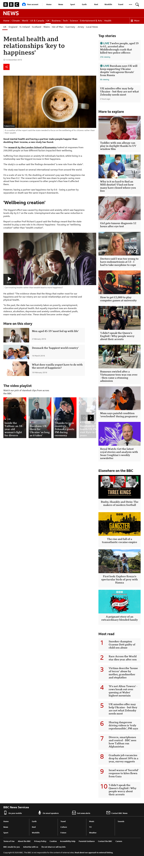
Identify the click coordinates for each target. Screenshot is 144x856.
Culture (63, 827)
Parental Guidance (87, 841)
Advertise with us (30, 847)
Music (91, 821)
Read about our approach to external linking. (94, 852)
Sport (72, 4)
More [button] (137, 20)
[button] (130, 4)
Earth (84, 4)
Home (48, 4)
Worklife (108, 4)
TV (90, 827)
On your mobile (15, 813)
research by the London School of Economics (32, 147)
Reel (96, 4)
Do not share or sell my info (53, 847)
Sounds (121, 821)
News (60, 4)
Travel (120, 4)
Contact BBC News (119, 813)
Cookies (53, 841)
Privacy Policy (40, 841)
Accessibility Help (67, 841)
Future (63, 833)
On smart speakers (51, 813)
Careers (119, 841)
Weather (92, 833)
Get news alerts (83, 813)
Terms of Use (8, 841)
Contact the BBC (105, 841)
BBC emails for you (11, 847)
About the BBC (24, 841)
